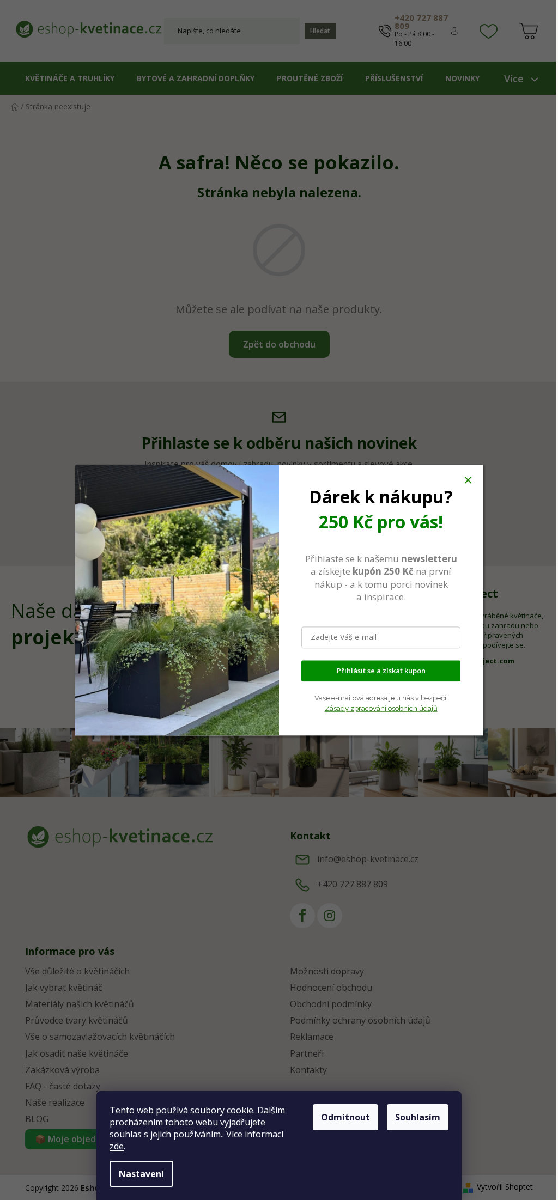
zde (117, 1146)
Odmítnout (345, 1117)
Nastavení (141, 1174)
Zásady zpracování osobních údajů (381, 708)
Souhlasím (417, 1117)
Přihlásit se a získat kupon (381, 670)
